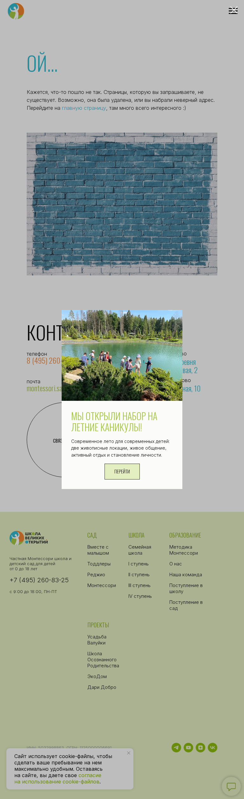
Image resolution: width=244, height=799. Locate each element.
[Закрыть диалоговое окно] (234, 10)
